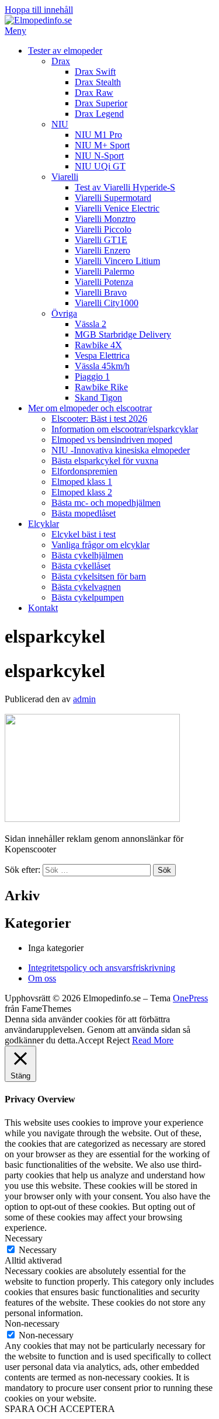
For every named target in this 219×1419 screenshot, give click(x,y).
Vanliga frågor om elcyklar (100, 545)
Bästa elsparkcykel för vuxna (104, 461)
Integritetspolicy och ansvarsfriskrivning (101, 968)
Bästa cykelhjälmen (87, 555)
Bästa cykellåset (80, 566)
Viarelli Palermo (104, 271)
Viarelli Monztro (105, 219)
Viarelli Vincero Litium (117, 261)
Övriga (64, 313)
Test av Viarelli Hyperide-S (125, 187)
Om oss (42, 978)
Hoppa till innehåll (39, 10)
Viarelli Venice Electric (117, 208)
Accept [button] (91, 1040)
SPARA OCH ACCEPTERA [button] (60, 1409)
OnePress (190, 998)
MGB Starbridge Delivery (123, 334)
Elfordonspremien (84, 471)
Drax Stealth (98, 82)
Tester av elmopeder (65, 50)
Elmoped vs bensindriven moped (111, 440)
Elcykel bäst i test (83, 534)
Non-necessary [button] (32, 1323)
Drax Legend (99, 114)
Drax (60, 61)
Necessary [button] (24, 1238)
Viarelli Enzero (102, 250)
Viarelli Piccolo (103, 229)
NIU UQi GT (100, 166)
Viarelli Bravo (101, 292)
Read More (152, 1040)
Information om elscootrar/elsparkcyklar (124, 429)
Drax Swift (95, 72)
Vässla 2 (90, 324)
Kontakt (43, 608)
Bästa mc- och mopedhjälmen (106, 503)
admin (84, 699)
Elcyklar (43, 524)
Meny (15, 31)
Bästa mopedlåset (83, 513)
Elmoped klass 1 (81, 482)
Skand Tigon (98, 398)
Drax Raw (94, 93)
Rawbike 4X (98, 345)
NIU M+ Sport (102, 145)
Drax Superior (101, 103)
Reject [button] (118, 1040)
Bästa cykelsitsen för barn (98, 576)
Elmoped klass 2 (81, 492)
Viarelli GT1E (101, 240)
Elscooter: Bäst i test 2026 (99, 419)
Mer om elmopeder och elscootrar (90, 408)
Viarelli (64, 177)
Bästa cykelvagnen (86, 587)
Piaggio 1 (92, 376)
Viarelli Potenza (104, 282)
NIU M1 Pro (98, 135)
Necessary (38, 1250)
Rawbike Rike (101, 387)
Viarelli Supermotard (113, 198)
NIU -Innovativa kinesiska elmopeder (120, 450)
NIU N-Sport (99, 156)
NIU (59, 124)
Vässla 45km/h (102, 366)
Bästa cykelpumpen (87, 597)
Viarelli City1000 (106, 303)
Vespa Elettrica (102, 355)
